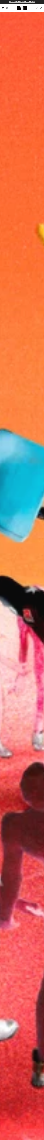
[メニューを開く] (3, 8)
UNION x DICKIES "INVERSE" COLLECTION (22, 2)
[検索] (7, 8)
